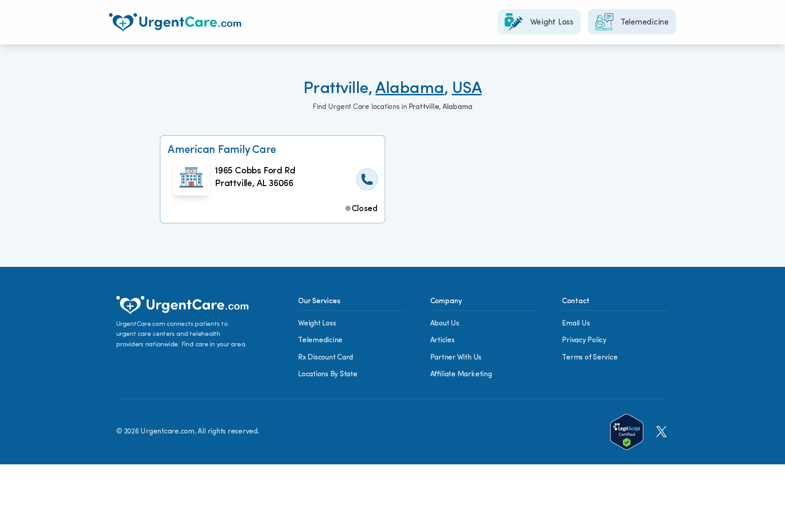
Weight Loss (317, 323)
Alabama (409, 89)
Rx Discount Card (325, 357)
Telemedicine (320, 340)
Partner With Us (456, 357)
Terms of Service (589, 357)
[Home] (175, 22)
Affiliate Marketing (461, 374)
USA (467, 89)
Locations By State (328, 374)
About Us (444, 323)
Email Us (576, 323)
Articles (442, 340)
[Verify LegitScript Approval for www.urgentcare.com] (626, 432)
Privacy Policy (584, 340)
